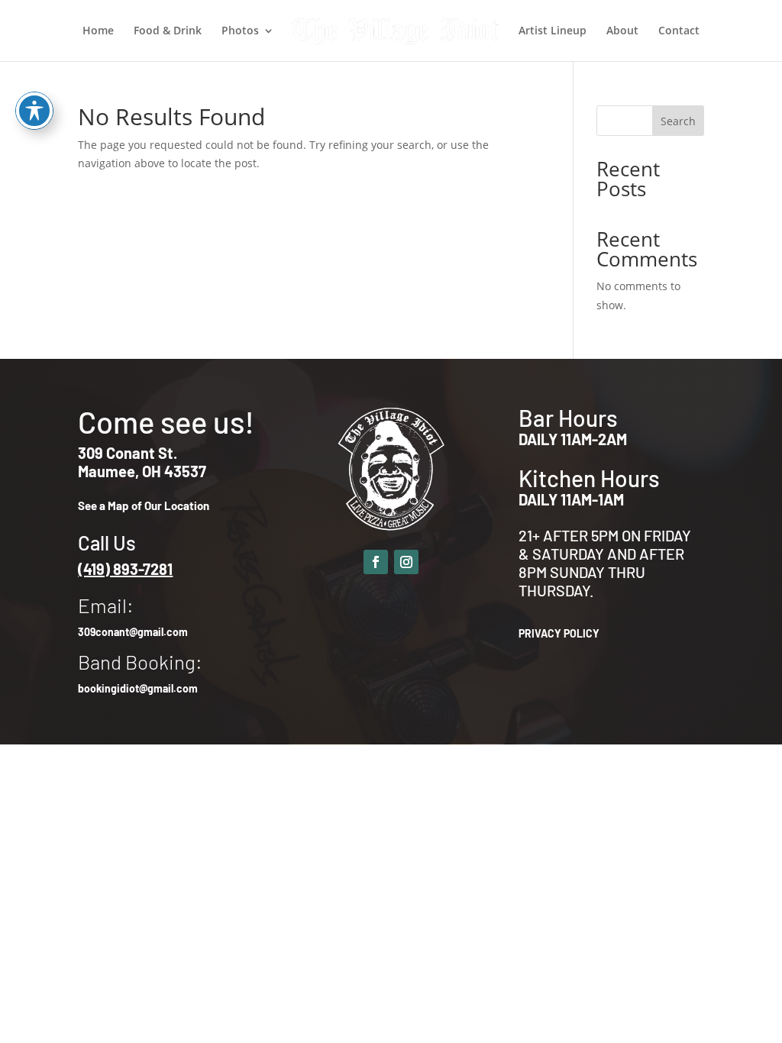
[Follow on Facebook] (376, 562)
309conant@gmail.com (133, 631)
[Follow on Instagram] (406, 562)
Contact (679, 31)
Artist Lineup (552, 31)
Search (678, 121)
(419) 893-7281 (125, 569)
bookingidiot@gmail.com (138, 688)
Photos (240, 31)
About (622, 31)
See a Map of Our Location (143, 505)
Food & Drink (168, 31)
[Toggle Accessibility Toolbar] (34, 110)
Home (98, 31)
